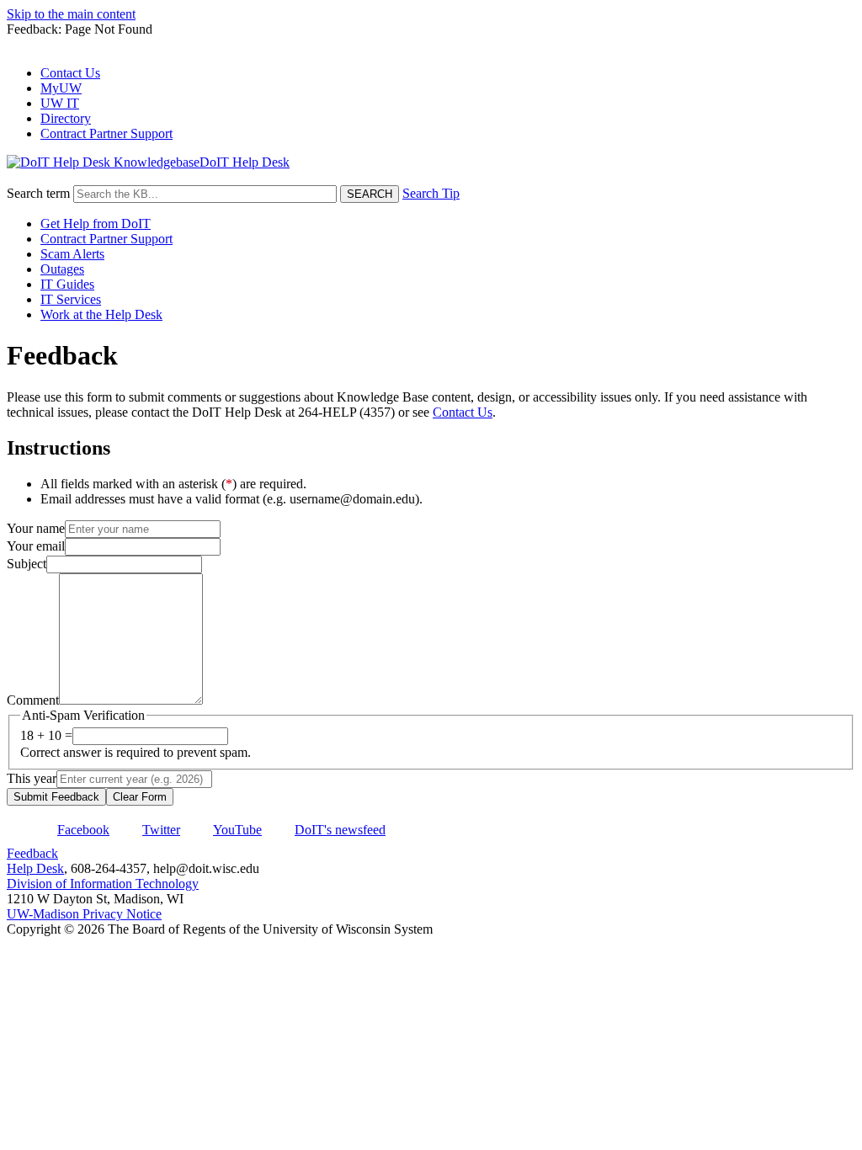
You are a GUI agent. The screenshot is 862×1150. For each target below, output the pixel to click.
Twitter (161, 830)
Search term (38, 193)
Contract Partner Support (106, 133)
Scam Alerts (72, 254)
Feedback (32, 853)
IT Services (70, 299)
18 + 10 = (46, 735)
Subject (26, 563)
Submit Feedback (56, 797)
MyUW (61, 88)
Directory (65, 118)
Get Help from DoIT (95, 223)
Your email (36, 546)
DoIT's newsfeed (340, 830)
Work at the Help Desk (101, 314)
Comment (33, 700)
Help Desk (35, 868)
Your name (36, 528)
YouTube (237, 830)
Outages (62, 269)
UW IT (59, 103)
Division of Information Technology (103, 883)
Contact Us (70, 73)
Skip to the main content (71, 14)
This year (31, 778)
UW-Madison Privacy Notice (84, 914)
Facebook (83, 830)
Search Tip (431, 193)
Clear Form (140, 797)
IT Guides (67, 284)
